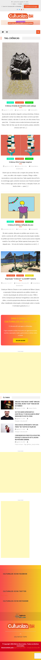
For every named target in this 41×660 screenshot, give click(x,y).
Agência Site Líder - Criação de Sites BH (27, 648)
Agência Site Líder (21, 110)
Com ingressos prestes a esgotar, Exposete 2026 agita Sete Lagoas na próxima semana (27, 437)
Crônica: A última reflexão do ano (20, 225)
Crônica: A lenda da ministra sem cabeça (20, 106)
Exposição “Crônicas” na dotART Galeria (20, 279)
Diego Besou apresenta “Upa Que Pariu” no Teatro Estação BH (26, 426)
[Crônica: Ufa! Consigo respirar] (20, 145)
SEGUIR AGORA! (20, 340)
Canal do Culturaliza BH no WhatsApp (12, 6)
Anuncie (26, 4)
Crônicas (10, 102)
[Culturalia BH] (20, 626)
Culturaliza (19, 102)
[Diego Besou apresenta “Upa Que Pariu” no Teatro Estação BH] (7, 428)
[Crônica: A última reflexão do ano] (20, 205)
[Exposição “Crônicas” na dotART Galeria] (20, 261)
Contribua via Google (31, 7)
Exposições (29, 275)
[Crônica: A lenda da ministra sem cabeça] (20, 71)
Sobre (14, 4)
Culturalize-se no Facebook (15, 574)
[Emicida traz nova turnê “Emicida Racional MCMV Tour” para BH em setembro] (7, 405)
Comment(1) (33, 110)
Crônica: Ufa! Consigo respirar (20, 162)
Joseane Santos (32, 408)
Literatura (29, 102)
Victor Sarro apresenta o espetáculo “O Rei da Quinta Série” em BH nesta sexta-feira (27, 414)
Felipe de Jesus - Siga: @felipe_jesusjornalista (27, 444)
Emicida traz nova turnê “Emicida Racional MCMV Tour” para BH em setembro (27, 404)
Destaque (20, 275)
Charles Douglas (22, 229)
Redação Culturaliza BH (22, 283)
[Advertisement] (20, 372)
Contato (20, 4)
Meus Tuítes (4, 595)
